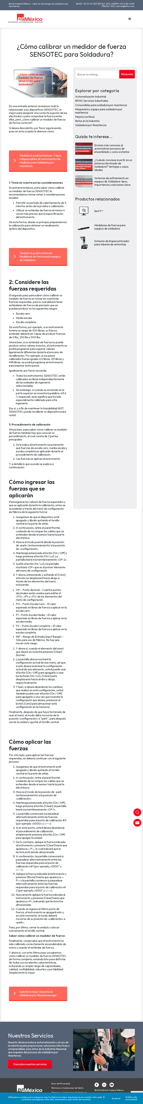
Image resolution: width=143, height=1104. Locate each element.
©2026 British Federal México (109, 1090)
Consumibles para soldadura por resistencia (101, 105)
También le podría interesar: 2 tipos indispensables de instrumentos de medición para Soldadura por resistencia (40, 161)
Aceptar (116, 1098)
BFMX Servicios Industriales (91, 100)
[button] (130, 19)
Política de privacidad (131, 1098)
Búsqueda (127, 74)
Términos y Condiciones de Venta (67, 1088)
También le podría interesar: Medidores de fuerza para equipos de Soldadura (40, 256)
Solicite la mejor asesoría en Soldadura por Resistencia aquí (38, 993)
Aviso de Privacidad (60, 1083)
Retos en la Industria (87, 121)
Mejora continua (85, 116)
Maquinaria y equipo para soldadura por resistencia (98, 110)
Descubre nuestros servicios (30, 1064)
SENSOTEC (58, 956)
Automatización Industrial (90, 96)
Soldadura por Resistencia (90, 125)
